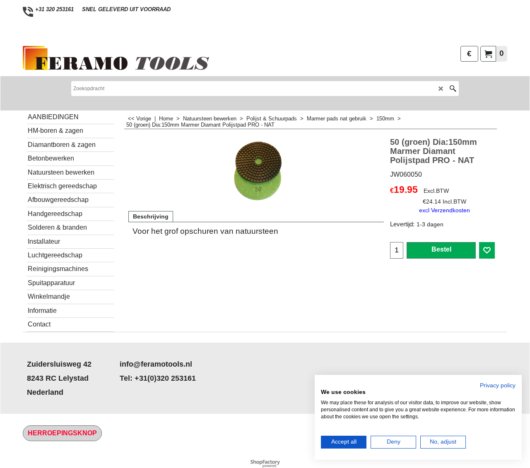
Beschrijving (151, 216)
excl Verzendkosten (444, 210)
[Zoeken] (453, 88)
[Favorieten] (487, 250)
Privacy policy (498, 385)
